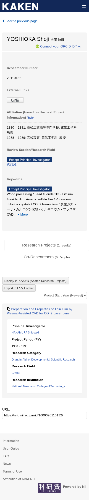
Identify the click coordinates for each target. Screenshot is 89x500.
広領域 (11, 165)
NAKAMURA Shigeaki (25, 332)
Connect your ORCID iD (57, 46)
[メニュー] (83, 5)
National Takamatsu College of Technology (38, 386)
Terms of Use (12, 471)
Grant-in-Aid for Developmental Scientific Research (43, 359)
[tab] (47, 245)
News (7, 463)
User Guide (11, 448)
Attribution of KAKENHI (19, 479)
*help (79, 46)
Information (11, 441)
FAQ (6, 456)
